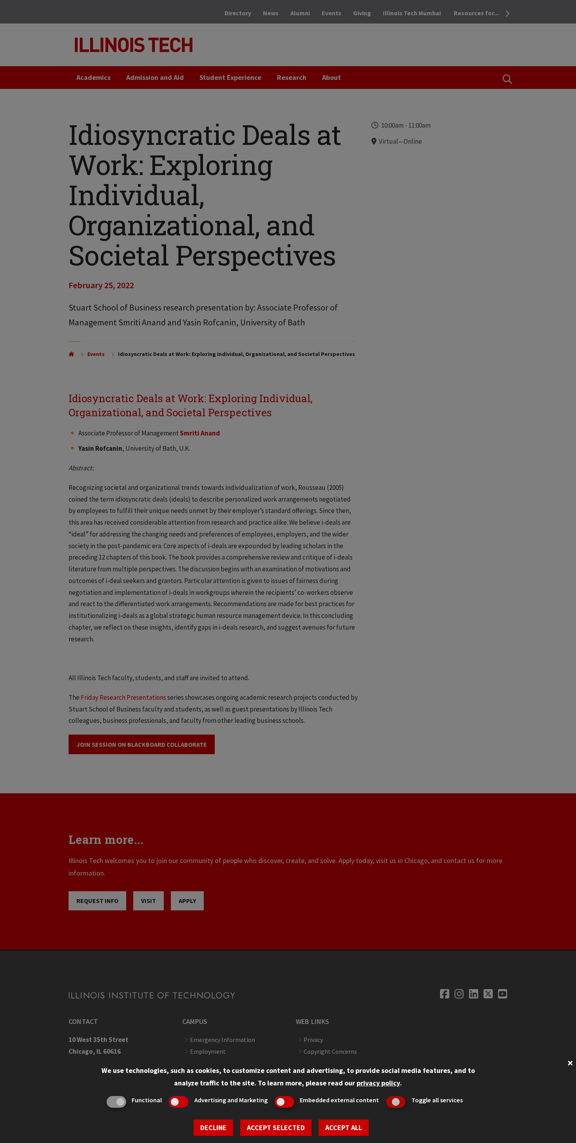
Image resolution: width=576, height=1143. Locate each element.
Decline (213, 1127)
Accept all (343, 1127)
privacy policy (378, 1082)
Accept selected (276, 1127)
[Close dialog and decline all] (570, 1062)
